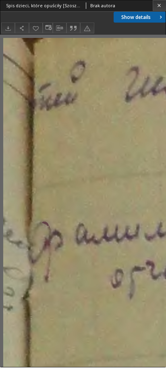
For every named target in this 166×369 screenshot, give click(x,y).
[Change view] (47, 28)
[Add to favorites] (36, 28)
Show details (136, 17)
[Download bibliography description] (59, 28)
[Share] (22, 28)
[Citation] (73, 28)
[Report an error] (87, 28)
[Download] (8, 28)
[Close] (159, 5)
